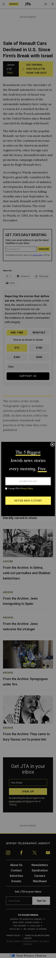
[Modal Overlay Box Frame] (28, 479)
